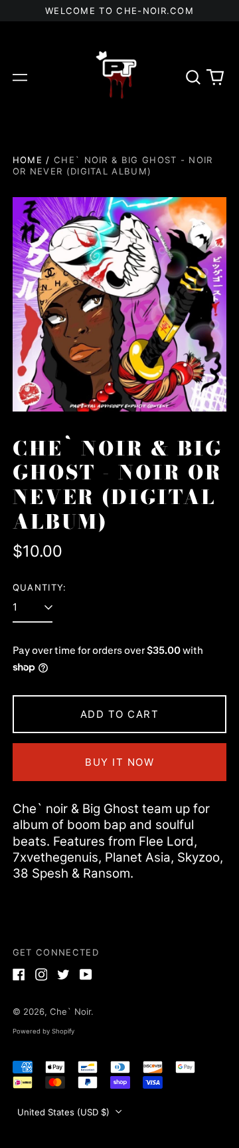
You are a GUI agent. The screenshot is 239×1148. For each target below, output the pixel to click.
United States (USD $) (64, 1112)
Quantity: (40, 587)
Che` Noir (70, 1011)
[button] (193, 77)
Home (27, 159)
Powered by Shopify (43, 1031)
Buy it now (119, 762)
